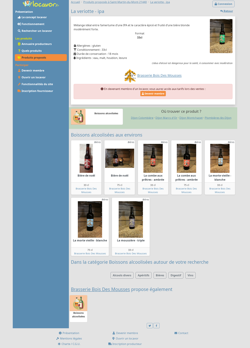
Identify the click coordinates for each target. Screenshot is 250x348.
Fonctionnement (32, 24)
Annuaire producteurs (36, 44)
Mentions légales (70, 338)
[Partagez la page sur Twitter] (150, 325)
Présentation (70, 333)
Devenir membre (32, 70)
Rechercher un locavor (36, 31)
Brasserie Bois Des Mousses (90, 253)
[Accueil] (41, 3)
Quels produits (31, 51)
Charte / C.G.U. (70, 344)
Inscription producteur (127, 344)
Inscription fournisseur (37, 91)
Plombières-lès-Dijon (218, 118)
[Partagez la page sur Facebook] (156, 325)
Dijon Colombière (142, 118)
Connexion (224, 4)
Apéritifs (143, 275)
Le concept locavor (34, 17)
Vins (190, 275)
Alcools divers (122, 275)
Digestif (176, 275)
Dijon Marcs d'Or (166, 118)
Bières (160, 275)
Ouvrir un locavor (33, 77)
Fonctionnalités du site (37, 84)
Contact (183, 333)
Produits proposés (33, 57)
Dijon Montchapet (191, 118)
